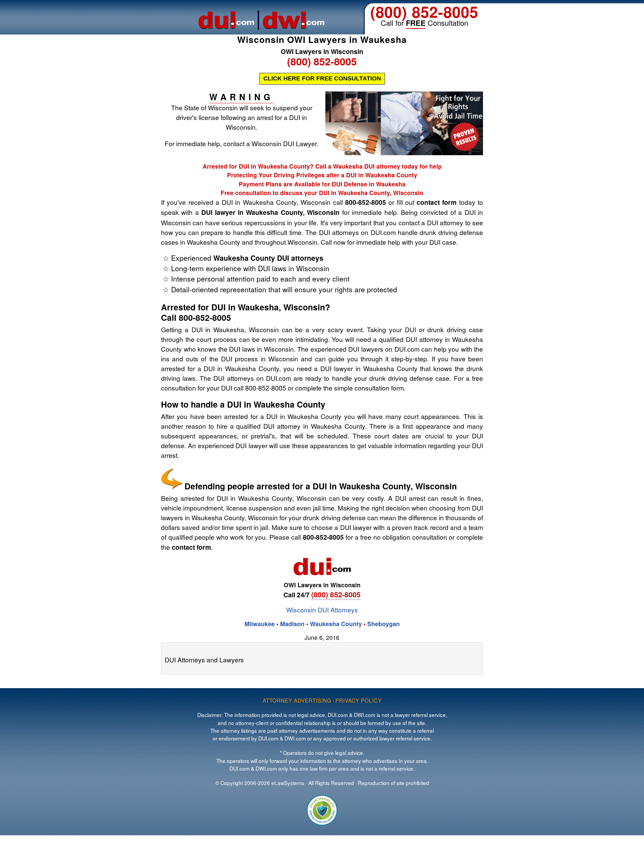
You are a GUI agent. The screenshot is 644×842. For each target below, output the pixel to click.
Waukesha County (336, 623)
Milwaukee (260, 623)
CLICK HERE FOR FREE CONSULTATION (322, 78)
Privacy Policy (358, 700)
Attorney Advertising (297, 700)
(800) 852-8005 (424, 11)
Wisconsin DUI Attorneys (322, 609)
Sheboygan (383, 623)
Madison (292, 623)
